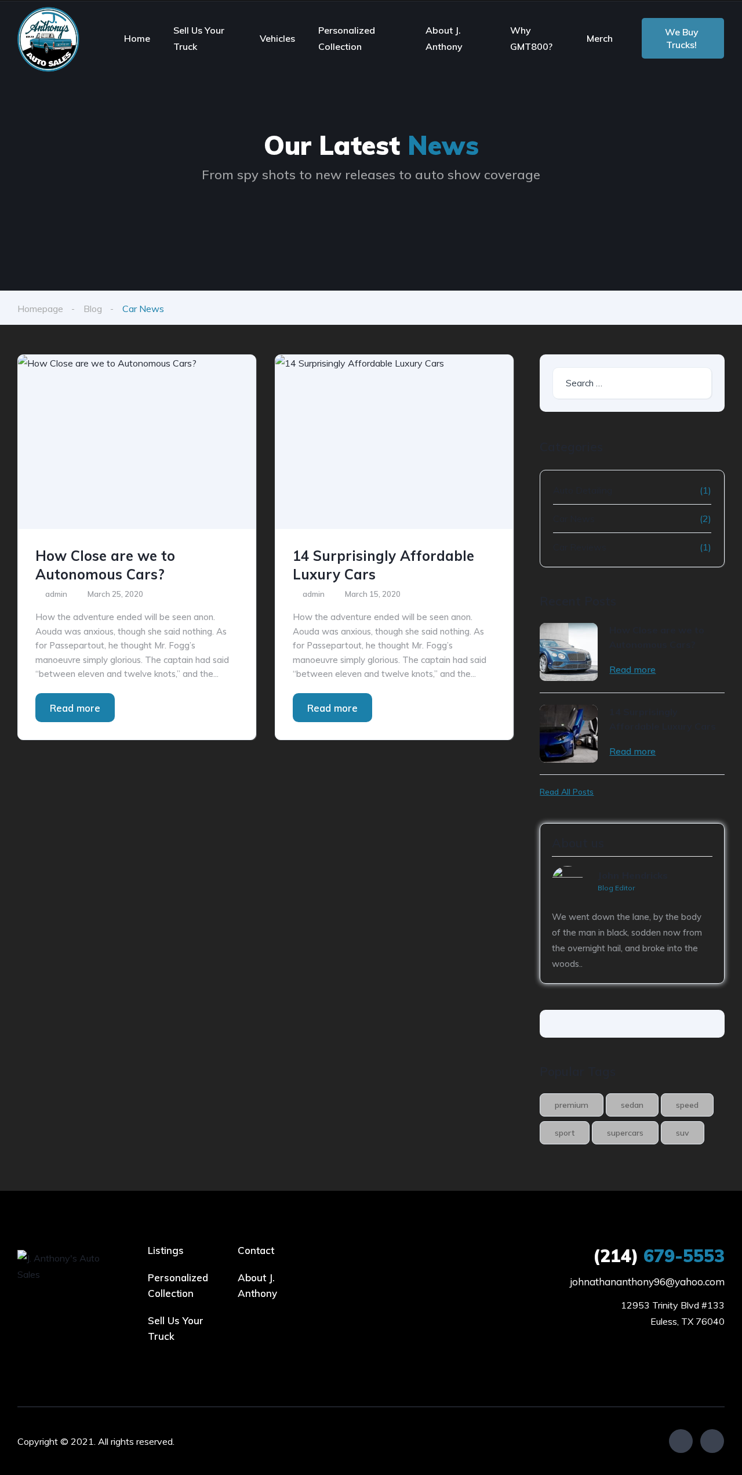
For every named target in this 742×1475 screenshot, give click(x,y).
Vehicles (277, 38)
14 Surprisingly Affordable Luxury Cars (383, 565)
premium (571, 1105)
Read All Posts (567, 792)
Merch (600, 38)
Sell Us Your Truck (198, 38)
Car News (574, 518)
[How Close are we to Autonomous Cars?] (137, 442)
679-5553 (659, 1256)
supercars (625, 1133)
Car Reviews (579, 547)
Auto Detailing (582, 490)
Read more (75, 708)
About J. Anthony (444, 38)
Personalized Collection (346, 38)
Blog (92, 308)
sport (564, 1133)
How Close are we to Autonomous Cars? (105, 565)
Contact (256, 1250)
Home (137, 38)
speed (687, 1105)
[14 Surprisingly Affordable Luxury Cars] (394, 442)
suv (682, 1133)
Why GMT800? (531, 38)
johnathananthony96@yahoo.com (647, 1281)
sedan (632, 1105)
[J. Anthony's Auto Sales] (49, 38)
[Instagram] (712, 1441)
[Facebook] (681, 1441)
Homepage (40, 308)
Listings (166, 1250)
